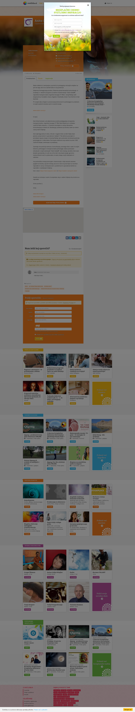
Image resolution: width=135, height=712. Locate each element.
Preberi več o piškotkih (40, 710)
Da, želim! (56, 36)
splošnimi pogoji (65, 30)
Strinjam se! (127, 710)
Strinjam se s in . (67, 30)
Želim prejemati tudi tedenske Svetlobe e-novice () (68, 32)
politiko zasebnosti (76, 30)
